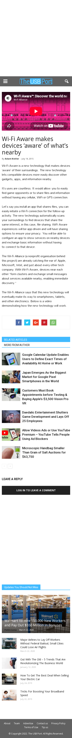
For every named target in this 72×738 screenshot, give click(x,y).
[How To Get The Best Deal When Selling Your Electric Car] (9, 679)
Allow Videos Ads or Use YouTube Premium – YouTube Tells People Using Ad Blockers (46, 434)
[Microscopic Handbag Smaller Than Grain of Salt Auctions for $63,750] (11, 452)
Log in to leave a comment (36, 490)
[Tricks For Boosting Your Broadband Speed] (9, 695)
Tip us (45, 727)
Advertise (28, 723)
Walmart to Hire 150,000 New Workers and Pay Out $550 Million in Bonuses (35, 622)
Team (17, 723)
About (7, 723)
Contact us (42, 723)
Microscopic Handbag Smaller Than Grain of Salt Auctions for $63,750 (44, 452)
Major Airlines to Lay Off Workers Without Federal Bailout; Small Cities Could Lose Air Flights (42, 643)
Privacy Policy (58, 723)
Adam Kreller (12, 158)
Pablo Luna (10, 629)
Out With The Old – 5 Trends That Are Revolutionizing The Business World (43, 661)
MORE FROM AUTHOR (17, 345)
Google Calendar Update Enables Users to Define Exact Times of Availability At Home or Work (45, 359)
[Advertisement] (36, 38)
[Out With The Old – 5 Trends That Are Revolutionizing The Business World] (9, 663)
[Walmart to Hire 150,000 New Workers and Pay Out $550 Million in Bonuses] (36, 614)
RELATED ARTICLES (15, 339)
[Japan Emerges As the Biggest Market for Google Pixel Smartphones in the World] (11, 376)
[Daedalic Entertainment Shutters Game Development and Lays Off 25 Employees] (11, 416)
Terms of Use (31, 727)
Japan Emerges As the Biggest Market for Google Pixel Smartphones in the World (44, 377)
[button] (67, 81)
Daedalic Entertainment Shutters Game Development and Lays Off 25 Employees (45, 416)
